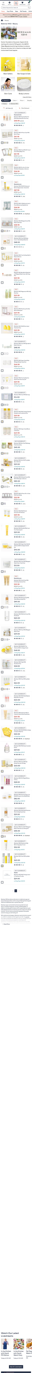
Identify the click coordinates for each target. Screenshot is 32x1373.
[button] (3, 3)
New (16, 11)
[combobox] (14, 7)
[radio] (2, 125)
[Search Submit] (29, 7)
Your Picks (10, 11)
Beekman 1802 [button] (14, 103)
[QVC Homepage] (2, 21)
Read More (7, 924)
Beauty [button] (5, 103)
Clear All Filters (27, 97)
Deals (3, 11)
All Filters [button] (9, 108)
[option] (16, 15)
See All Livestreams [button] (16, 1367)
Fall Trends (23, 11)
